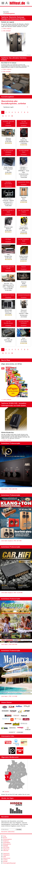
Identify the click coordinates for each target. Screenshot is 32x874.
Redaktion (6, 841)
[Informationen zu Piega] (24, 724)
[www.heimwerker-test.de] (24, 745)
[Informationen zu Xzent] (12, 732)
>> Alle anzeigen (6, 31)
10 (3, 116)
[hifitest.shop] (20, 753)
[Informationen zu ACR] (4, 707)
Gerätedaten (6, 842)
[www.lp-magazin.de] (12, 753)
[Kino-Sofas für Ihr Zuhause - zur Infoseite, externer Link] (16, 84)
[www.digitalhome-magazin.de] (8, 745)
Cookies (5, 860)
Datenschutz (6, 858)
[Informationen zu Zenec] (20, 732)
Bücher (5, 837)
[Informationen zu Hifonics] (6, 719)
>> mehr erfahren (6, 399)
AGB (4, 856)
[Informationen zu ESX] (20, 712)
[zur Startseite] (17, 3)
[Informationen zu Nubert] (16, 724)
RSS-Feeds (6, 847)
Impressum (6, 853)
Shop (4, 836)
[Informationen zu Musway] (8, 724)
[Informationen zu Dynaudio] (5, 711)
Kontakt (5, 861)
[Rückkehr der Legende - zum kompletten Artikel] (16, 43)
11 (6, 116)
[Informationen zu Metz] (26, 719)
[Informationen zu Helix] (24, 716)
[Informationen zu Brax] (26, 706)
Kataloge (5, 845)
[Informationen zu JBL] (12, 720)
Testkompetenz (7, 839)
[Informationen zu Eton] (26, 711)
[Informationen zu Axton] (18, 706)
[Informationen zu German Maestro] (8, 716)
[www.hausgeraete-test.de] (16, 745)
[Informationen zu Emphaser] (13, 711)
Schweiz (6, 791)
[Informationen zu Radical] (4, 728)
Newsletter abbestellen (8, 831)
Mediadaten (6, 855)
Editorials (5, 850)
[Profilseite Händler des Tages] (16, 807)
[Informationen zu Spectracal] (12, 728)
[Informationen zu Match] (18, 719)
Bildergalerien (7, 844)
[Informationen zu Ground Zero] (16, 716)
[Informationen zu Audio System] (11, 707)
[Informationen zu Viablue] (28, 728)
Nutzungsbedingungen (9, 863)
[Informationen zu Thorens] (20, 728)
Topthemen (6, 849)
